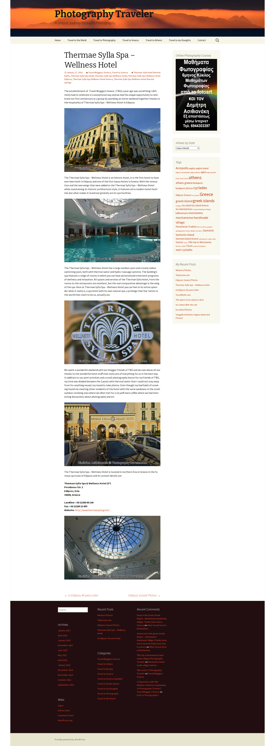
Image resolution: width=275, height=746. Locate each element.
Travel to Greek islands (108, 683)
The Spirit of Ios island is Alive (190, 299)
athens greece (184, 183)
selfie (210, 239)
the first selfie (181, 246)
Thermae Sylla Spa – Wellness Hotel (192, 285)
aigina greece (211, 172)
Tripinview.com (183, 275)
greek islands (204, 200)
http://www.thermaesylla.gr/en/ (92, 510)
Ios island (186, 205)
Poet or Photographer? (148, 695)
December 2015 (65, 645)
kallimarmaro (182, 213)
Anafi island (184, 178)
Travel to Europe (105, 668)
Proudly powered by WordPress (70, 739)
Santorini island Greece (187, 238)
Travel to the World (76, 40)
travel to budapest (199, 246)
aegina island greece (183, 172)
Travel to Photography (104, 40)
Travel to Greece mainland (109, 678)
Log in (60, 705)
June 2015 (62, 650)
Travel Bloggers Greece (99, 72)
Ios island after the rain (186, 304)
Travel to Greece (130, 40)
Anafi (177, 178)
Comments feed (65, 715)
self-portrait (203, 239)
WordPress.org (65, 720)
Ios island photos (184, 209)
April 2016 (62, 635)
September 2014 (66, 684)
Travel (189, 245)
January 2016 (64, 640)
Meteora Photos (183, 270)
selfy (214, 239)
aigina (203, 172)
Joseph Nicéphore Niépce (202, 209)
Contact (202, 40)
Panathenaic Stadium (186, 226)
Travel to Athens (154, 40)
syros (185, 242)
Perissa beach (207, 227)
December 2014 (65, 670)
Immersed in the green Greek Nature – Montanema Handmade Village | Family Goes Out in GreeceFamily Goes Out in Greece (152, 640)
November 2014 (65, 675)
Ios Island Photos (184, 309)
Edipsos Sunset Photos (144, 595)
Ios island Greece (200, 205)
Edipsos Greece (183, 195)
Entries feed (64, 710)
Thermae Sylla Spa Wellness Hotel (111, 75)
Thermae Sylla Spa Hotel (82, 75)
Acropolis (182, 168)
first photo (195, 195)
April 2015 (62, 660)
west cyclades (184, 250)
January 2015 (64, 665)
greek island (184, 201)
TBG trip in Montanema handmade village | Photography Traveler (150, 658)
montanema (195, 213)
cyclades (200, 187)
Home (58, 40)
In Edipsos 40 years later (81, 595)
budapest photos (184, 188)
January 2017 (64, 630)
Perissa (199, 227)
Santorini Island (185, 235)
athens (195, 177)
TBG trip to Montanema (199, 242)
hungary (179, 206)
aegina (192, 168)
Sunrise (179, 242)
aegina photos (195, 172)
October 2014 (64, 679)
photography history (183, 231)
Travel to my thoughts (180, 40)
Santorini (208, 230)
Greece (206, 194)
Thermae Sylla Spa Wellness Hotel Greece (93, 79)
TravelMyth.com (183, 294)
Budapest (198, 182)
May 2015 (62, 655)
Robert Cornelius (197, 231)
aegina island (202, 168)
